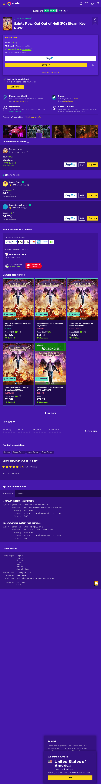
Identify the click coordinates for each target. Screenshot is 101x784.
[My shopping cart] (92, 3)
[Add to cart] (92, 65)
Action (7, 452)
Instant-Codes (15, 182)
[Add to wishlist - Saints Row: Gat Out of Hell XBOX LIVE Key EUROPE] (61, 347)
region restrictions (21, 101)
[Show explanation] (28, 185)
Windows (20, 582)
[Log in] (98, 3)
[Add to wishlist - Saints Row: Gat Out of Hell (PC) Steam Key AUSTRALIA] (29, 347)
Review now (91, 431)
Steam (76, 99)
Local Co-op (33, 452)
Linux (18, 585)
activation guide (69, 101)
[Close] (93, 754)
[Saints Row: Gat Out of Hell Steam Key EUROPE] (50, 296)
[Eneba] (13, 4)
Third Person (47, 452)
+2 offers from (50, 73)
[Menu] (3, 3)
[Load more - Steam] (54, 97)
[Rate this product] (11, 467)
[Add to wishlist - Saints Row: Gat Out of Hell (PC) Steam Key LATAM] (94, 283)
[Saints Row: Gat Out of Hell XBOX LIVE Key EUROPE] (50, 360)
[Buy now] (50, 58)
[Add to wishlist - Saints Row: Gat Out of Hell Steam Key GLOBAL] (29, 283)
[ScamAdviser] (15, 254)
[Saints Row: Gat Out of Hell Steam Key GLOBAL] (18, 296)
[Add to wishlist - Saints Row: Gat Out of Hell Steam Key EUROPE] (61, 283)
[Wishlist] (86, 3)
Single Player (18, 452)
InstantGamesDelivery (18, 205)
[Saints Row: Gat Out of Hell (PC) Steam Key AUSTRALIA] (18, 360)
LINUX (21, 493)
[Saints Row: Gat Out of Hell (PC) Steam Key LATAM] (82, 296)
